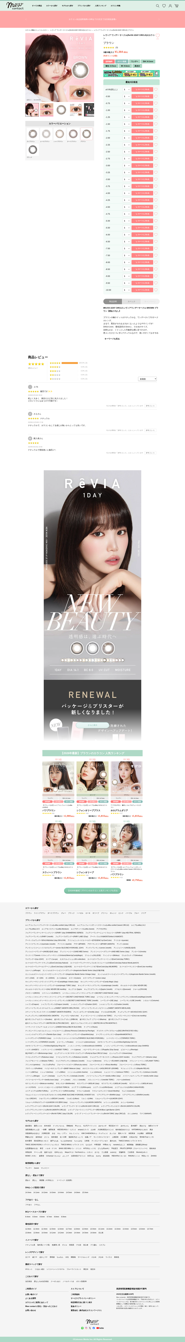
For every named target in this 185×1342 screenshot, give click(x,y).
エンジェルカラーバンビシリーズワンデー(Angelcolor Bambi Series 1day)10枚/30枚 (73, 970)
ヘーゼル (80, 913)
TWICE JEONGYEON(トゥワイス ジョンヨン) (42, 1145)
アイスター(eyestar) (121, 940)
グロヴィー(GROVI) (32, 993)
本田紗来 (28, 1152)
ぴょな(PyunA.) (103, 1148)
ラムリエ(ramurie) (128, 1091)
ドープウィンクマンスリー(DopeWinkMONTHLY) (114, 1034)
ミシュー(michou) (46, 1072)
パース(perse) (76, 1050)
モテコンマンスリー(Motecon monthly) (39, 1083)
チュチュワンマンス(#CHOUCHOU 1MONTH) (42, 1016)
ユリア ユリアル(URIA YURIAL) (36, 1091)
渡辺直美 (106, 1156)
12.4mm (44, 1229)
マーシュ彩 (38, 1152)
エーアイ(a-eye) (52, 959)
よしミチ (65, 1156)
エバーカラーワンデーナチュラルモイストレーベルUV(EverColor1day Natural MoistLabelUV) (104, 963)
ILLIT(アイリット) (89, 1126)
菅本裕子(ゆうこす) (147, 1137)
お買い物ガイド (31, 1294)
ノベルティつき (68, 1281)
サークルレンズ (83, 1257)
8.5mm (35, 1217)
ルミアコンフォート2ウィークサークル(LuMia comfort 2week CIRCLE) (103, 925)
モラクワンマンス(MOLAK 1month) (114, 1083)
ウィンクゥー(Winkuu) (111, 955)
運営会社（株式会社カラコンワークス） (87, 1310)
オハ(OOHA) (50, 978)
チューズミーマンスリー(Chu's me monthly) (130, 1016)
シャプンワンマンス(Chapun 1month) (55, 1004)
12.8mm (77, 1229)
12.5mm (53, 1229)
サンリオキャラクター (102, 1137)
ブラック (71, 913)
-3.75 (108, 186)
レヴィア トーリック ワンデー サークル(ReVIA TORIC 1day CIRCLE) (100, 1114)
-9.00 (108, 276)
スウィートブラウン (52, 872)
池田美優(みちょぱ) (32, 1130)
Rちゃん (78, 1126)
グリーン (104, 913)
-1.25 (108, 117)
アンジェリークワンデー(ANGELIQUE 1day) (41, 952)
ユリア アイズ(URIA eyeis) (81, 1087)
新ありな (143, 1126)
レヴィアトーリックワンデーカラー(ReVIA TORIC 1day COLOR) (49, 1114)
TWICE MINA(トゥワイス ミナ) (72, 1145)
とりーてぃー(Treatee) (65, 1042)
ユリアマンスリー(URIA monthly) (63, 1091)
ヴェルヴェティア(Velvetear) (132, 955)
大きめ (100, 1257)
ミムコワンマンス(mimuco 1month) (144, 1072)
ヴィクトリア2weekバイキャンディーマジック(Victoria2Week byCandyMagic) (54, 955)
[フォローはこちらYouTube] (100, 1328)
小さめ (93, 1257)
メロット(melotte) (78, 1080)
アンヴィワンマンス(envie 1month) (98, 948)
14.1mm (36, 1192)
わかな (98, 1156)
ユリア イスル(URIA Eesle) (103, 1087)
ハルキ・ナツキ (51, 1148)
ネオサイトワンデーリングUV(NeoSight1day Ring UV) (45, 1046)
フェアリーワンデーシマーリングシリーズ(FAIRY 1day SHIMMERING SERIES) (54, 933)
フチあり (28, 1205)
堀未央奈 (152, 1148)
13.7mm (150, 1229)
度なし (34, 1180)
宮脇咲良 (122, 1152)
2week (36, 1168)
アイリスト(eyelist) (65, 944)
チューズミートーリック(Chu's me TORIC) (96, 1016)
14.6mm (93, 1233)
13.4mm (126, 1229)
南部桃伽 (130, 1145)
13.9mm (36, 1233)
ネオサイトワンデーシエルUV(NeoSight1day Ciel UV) (117, 1042)
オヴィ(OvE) (29, 978)
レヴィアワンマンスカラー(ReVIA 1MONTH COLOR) (120, 1106)
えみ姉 (93, 1130)
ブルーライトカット (74, 1269)
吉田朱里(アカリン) (78, 1156)
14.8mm (77, 1192)
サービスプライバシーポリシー (83, 1298)
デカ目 (78, 1245)
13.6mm (142, 1229)
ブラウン (28, 913)
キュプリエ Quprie (75, 989)
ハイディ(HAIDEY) (32, 1050)
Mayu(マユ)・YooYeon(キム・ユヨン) (78, 1152)
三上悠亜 (105, 1152)
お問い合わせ (30, 1310)
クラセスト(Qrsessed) (123, 989)
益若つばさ (48, 1152)
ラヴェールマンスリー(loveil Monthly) (106, 1091)
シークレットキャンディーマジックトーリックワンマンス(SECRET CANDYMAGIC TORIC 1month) (61, 1000)
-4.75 (108, 214)
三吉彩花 (131, 1152)
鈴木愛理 (28, 1141)
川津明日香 (46, 1133)
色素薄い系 (56, 1245)
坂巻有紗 (39, 1137)
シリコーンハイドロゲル (55, 1269)
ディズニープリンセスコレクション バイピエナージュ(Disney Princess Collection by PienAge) (60, 1031)
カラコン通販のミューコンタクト (36, 30)
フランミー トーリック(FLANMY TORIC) (144, 1061)
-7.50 (108, 255)
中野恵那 (97, 1145)
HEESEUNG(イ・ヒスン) (66, 1130)
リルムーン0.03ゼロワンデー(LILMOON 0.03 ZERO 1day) (46, 1102)
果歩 (151, 1130)
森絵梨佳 (28, 1126)
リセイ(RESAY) (31, 1098)
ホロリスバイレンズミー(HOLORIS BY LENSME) (100, 1068)
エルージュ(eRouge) (32, 970)
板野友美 (52, 1130)
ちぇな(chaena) (66, 1141)
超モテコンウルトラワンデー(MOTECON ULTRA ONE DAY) (47, 1023)
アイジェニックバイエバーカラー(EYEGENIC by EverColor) (90, 940)
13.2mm (109, 1229)
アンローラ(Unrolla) (139, 952)
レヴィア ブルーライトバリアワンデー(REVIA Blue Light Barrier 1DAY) (94, 1110)
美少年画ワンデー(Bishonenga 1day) (38, 1053)
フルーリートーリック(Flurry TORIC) (132, 1065)
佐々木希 (63, 1137)
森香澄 (41, 1156)
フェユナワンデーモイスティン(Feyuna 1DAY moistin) (109, 1057)
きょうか (113, 1133)
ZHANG (154, 1156)
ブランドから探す (84, 6)
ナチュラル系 (30, 1245)
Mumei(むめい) (141, 1152)
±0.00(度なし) (111, 89)
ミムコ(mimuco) (96, 1072)
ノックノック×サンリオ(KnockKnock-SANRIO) (85, 1046)
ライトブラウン (39, 913)
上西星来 (115, 1137)
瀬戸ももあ (54, 1141)
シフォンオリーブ (85, 872)
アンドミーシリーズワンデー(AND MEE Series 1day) (109, 952)
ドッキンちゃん (58, 1126)
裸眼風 (73, 1257)
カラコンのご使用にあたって (36, 1302)
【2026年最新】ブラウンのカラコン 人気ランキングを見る (92, 891)
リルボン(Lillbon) (72, 1098)
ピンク (121, 913)
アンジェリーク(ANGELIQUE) (125, 948)
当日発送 (28, 1281)
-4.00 (108, 193)
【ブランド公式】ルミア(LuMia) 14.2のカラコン (57, 868)
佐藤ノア (88, 1137)
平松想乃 (114, 1148)
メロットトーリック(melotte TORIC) (101, 1080)
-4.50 (108, 207)
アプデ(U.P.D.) (101, 929)
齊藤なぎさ (29, 1137)
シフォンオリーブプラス (88, 810)
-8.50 (108, 269)
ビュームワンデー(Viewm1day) (120, 1053)
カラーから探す (52, 6)
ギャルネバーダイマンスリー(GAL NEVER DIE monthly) (45, 989)
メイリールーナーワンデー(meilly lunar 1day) (42, 1080)
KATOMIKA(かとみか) (139, 1130)
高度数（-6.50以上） (47, 1180)
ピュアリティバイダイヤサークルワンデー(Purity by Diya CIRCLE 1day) (81, 1053)
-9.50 (108, 283)
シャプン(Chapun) (32, 1004)
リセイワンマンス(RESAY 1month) (51, 1098)
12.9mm (85, 1229)
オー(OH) (40, 978)
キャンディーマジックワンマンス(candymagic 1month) (98, 985)
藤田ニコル (38, 1126)
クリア (143, 913)
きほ (53, 1133)
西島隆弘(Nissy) (141, 1145)
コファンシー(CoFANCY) (51, 993)
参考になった (150, 406)
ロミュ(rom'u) (133, 1114)
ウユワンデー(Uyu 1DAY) (34, 959)
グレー (63, 913)
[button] (26, 19)
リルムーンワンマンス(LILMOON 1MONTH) (86, 1102)
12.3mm (36, 1229)
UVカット (29, 1269)
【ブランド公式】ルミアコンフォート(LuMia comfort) (57, 806)
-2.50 (108, 152)
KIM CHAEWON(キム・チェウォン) (94, 1133)
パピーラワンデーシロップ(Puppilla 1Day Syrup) (101, 1050)
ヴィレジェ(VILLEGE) (93, 955)
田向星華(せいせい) (41, 1141)
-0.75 (108, 103)
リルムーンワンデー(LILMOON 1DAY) (109, 1098)
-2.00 (108, 138)
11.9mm (28, 1229)
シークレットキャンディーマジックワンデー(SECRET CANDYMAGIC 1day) (90, 993)
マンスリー (45, 1168)
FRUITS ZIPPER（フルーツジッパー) (133, 1148)
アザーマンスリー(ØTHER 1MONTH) (101, 944)
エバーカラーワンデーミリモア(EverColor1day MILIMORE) (95, 967)
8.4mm (27, 1217)
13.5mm (134, 1229)
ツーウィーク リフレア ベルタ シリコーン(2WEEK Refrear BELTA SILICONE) (53, 1027)
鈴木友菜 (47, 1126)
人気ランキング (100, 6)
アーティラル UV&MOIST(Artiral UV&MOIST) (106, 937)
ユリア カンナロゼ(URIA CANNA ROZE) (129, 1087)
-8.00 (108, 262)
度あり (27, 1180)
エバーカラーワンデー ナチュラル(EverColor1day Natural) (46, 963)
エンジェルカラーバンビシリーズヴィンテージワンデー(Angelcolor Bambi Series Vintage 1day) (60, 974)
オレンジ (113, 913)
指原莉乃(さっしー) (76, 1137)
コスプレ (102, 1245)
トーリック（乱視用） (65, 1180)
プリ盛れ (93, 1245)
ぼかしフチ (43, 1257)
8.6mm (42, 1217)
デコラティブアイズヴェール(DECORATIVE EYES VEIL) (117, 1031)
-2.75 (108, 159)
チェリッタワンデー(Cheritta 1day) (86, 1012)
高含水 (85, 1269)
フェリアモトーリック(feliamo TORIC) (39, 1061)
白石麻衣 (124, 1137)
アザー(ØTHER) (79, 944)
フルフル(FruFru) (48, 1065)
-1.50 (108, 124)
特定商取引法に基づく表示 (81, 1302)
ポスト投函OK (81, 1281)
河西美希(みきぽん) (32, 1133)
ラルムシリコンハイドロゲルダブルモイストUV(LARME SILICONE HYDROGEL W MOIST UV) (60, 1095)
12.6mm (61, 1229)
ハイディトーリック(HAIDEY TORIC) (54, 1050)
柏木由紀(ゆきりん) (123, 1130)
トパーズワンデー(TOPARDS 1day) (38, 1038)
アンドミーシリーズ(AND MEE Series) (74, 952)
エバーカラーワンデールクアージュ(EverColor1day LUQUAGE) (48, 967)
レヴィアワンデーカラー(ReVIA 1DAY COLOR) (42, 1106)
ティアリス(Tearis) (91, 1027)
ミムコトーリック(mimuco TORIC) (116, 1072)
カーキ (87, 913)
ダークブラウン (53, 913)
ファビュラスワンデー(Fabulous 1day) (39, 1057)
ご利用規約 (75, 1294)
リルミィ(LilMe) (87, 1098)
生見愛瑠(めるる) (31, 1148)
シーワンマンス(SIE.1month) (130, 1000)
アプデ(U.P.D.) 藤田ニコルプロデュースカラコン (126, 806)
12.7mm (69, 1229)
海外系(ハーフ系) (43, 1245)
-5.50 (108, 228)
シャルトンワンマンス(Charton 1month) (114, 1004)
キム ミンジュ (74, 1133)
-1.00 (108, 110)
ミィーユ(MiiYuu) (31, 1072)
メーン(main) (65, 1080)
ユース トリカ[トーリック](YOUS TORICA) (53, 1087)
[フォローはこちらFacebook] (94, 1328)
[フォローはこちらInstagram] (86, 1328)
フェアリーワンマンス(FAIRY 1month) (39, 937)
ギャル (64, 1245)
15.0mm (85, 1192)
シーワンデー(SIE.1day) (109, 1000)
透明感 (52, 1257)
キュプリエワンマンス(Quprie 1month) (98, 989)
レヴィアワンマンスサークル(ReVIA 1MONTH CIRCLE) (45, 1110)
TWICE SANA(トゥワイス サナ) (130, 1141)
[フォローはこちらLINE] (82, 1328)
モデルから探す (67, 6)
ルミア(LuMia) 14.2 (138, 925)
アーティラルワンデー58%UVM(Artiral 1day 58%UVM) (45, 940)
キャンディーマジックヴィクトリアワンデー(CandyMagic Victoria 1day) (51, 982)
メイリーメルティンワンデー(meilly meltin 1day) (140, 1076)
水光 (67, 1257)
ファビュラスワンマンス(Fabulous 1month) (72, 1057)
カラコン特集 (115, 6)
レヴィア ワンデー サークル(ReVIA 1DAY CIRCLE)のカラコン (71, 30)
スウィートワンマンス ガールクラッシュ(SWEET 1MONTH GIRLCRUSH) (52, 1008)
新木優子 (134, 1126)
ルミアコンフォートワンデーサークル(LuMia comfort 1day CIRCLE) (50, 925)
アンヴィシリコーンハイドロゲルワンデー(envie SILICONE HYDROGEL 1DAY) (54, 948)
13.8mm (28, 1233)
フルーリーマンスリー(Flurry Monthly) (103, 1065)
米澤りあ (90, 1156)
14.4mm (61, 1192)
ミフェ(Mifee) (60, 1072)
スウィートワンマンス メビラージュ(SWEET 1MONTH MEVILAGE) (106, 1008)
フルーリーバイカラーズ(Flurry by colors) (72, 1065)
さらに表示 (92, 725)
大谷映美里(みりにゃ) (105, 1130)
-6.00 (108, 235)
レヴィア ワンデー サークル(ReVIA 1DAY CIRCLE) (80, 1106)
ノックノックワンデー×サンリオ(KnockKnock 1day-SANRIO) (126, 1046)
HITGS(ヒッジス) (89, 1148)
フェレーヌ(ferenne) (94, 1061)
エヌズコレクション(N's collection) (72, 959)
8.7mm (49, 1217)
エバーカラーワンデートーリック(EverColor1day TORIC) (108, 959)
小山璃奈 (140, 1133)
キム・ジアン (62, 1133)
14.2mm (45, 1192)
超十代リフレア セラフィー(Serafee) (38, 1019)
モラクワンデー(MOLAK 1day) (88, 1083)
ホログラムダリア (119, 810)
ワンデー (28, 1168)
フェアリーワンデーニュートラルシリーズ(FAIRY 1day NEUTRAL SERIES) (113, 933)
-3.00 (108, 165)
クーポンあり (56, 1281)
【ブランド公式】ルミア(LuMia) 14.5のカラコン (92, 806)
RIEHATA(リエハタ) (119, 1156)
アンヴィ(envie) (122, 944)
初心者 (85, 1245)
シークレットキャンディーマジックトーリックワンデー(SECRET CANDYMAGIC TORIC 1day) (60, 997)
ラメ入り (109, 1257)
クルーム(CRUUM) (140, 989)
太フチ (27, 1257)
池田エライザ (153, 1126)
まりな (97, 1152)
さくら (46, 1137)
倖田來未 (132, 1133)
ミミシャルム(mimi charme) (77, 1072)
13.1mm (101, 1229)
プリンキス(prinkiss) (32, 1065)
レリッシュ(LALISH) (111, 1102)
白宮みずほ (133, 1137)
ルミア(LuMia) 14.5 (32, 929)
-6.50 (108, 241)
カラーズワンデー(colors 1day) (94, 978)
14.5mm (69, 1192)
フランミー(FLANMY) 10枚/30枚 (115, 1061)
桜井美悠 (54, 1137)
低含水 (92, 1269)
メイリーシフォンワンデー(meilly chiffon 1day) (103, 1076)
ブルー (136, 913)
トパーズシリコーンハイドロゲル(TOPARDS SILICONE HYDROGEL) (78, 1038)
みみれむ (113, 1152)
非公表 (100, 1233)
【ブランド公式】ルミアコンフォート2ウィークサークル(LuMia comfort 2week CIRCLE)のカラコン (126, 869)
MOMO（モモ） (31, 1156)
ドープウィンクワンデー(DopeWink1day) (78, 1034)
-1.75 (108, 131)
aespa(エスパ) (83, 1130)
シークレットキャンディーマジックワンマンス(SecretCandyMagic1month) (124, 997)
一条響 (44, 1130)
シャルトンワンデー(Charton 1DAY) (84, 1004)
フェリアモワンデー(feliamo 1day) (144, 1057)
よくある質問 (30, 1298)
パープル (129, 913)
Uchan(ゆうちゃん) (53, 1156)
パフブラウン (48, 810)
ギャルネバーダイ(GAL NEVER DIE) (133, 985)
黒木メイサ (122, 1133)
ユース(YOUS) (30, 1087)
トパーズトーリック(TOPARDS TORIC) (120, 1038)
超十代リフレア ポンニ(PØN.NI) (66, 1019)
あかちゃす (102, 1126)
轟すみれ (113, 1141)
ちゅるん (60, 1257)
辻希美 (87, 1141)
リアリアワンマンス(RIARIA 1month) (135, 1095)
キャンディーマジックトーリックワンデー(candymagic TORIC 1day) (50, 985)
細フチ (34, 1257)
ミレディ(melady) (48, 1076)
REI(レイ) (145, 1156)
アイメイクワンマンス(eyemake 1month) (40, 944)
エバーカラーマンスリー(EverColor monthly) (136, 967)
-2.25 (108, 145)
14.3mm (53, 1192)
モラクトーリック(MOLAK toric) (141, 1083)
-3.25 (108, 172)
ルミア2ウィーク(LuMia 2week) (82, 929)
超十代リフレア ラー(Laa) (117, 1019)
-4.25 (108, 200)
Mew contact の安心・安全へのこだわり (41, 1306)
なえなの (89, 1145)
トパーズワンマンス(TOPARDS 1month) (40, 1042)
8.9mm (63, 1217)
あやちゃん (125, 1126)
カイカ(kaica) (62, 978)
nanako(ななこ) (119, 1145)
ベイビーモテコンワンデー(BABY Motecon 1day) (62, 1068)
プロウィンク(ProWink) (33, 1068)
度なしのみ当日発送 (41, 1281)
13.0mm (93, 1229)
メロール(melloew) (123, 1080)
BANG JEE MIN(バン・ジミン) (70, 1148)
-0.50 (108, 96)
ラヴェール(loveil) (83, 1091)
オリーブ (95, 913)
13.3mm (118, 1229)
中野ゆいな (107, 1145)
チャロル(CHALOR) (108, 1012)
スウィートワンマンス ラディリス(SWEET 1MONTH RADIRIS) (48, 1012)
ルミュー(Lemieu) (127, 1102)
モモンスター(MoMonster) (65, 1083)
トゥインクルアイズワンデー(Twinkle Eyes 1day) (43, 1034)
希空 (41, 1148)
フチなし (37, 1205)
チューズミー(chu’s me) (70, 1016)
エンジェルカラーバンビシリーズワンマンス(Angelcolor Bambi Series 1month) (126, 974)
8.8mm (56, 1217)
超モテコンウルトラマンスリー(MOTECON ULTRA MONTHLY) (94, 1023)
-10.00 (108, 290)
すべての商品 (37, 6)
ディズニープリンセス (100, 1141)
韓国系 (71, 1245)
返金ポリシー (76, 1306)
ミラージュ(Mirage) (32, 1076)
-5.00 (108, 221)
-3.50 (108, 179)
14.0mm (28, 1192)
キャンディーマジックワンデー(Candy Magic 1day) (99, 982)
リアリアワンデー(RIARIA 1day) (108, 1095)
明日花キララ (114, 1126)
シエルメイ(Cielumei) (151, 1000)
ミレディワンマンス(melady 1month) (70, 1076)
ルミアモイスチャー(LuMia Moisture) (55, 929)
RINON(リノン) (133, 1156)
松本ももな (59, 1152)
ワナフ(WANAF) (146, 1114)
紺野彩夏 (149, 1133)
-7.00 (108, 248)
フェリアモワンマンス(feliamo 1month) (70, 1061)
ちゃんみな (78, 1141)
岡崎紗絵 (69, 1126)
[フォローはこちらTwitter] (90, 1328)
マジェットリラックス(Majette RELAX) (135, 1068)
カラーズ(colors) (75, 978)
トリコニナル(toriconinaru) (85, 1042)
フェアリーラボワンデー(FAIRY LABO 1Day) (71, 937)
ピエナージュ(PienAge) (129, 1050)
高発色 (116, 1257)
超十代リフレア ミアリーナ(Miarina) (93, 1019)
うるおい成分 (39, 1269)
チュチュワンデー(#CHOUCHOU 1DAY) (132, 1012)
